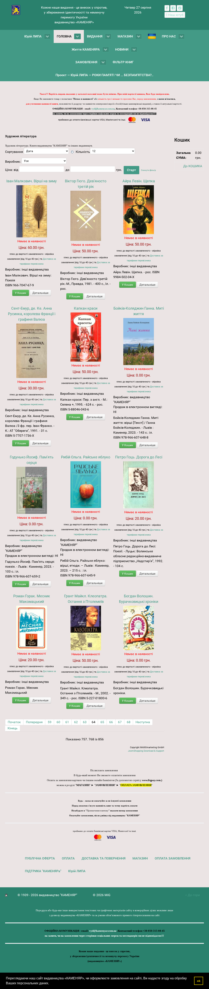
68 (128, 722)
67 (120, 722)
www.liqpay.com (151, 780)
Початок (14, 722)
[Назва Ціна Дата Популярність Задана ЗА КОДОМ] (46, 152)
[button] (50, 983)
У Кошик (20, 292)
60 (58, 722)
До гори (193, 895)
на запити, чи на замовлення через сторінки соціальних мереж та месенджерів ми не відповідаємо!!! (104, 114)
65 (102, 722)
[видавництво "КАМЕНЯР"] (16, 10)
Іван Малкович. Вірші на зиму (31, 181)
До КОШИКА (192, 166)
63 (85, 722)
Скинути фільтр (148, 170)
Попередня (34, 722)
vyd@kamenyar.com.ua (103, 109)
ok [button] (198, 980)
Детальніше (40, 292)
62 (76, 722)
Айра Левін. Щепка (138, 181)
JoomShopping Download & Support (146, 751)
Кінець (13, 728)
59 (49, 722)
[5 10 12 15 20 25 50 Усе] (112, 152)
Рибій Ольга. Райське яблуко (85, 457)
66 (111, 722)
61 (67, 722)
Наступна (143, 722)
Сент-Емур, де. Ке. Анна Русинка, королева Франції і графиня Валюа (31, 313)
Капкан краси (85, 308)
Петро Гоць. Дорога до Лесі (138, 457)
